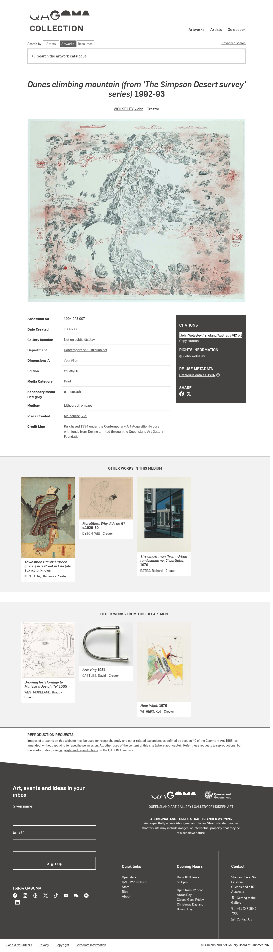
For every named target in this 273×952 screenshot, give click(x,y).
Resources (85, 43)
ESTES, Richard (151, 570)
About (126, 896)
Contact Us (244, 919)
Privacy (44, 945)
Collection (57, 28)
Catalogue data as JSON (197, 375)
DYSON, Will (91, 533)
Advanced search (233, 43)
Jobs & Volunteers (19, 945)
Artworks (196, 29)
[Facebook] (181, 394)
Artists (216, 29)
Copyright (62, 945)
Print (67, 381)
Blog (125, 891)
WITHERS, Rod (150, 711)
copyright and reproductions (78, 750)
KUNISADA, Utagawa (39, 576)
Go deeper (236, 29)
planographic (73, 391)
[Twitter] (188, 394)
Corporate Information (91, 945)
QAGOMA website (134, 882)
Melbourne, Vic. (75, 416)
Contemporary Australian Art (85, 350)
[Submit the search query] (30, 56)
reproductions (226, 745)
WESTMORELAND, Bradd (42, 692)
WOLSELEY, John (128, 108)
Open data (129, 877)
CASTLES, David (94, 675)
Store (125, 887)
